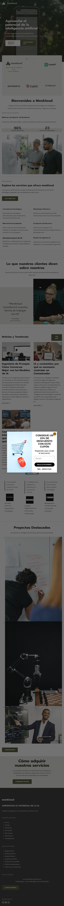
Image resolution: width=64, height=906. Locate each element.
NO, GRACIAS (45, 469)
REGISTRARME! (44, 465)
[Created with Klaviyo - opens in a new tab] (32, 474)
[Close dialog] (54, 433)
